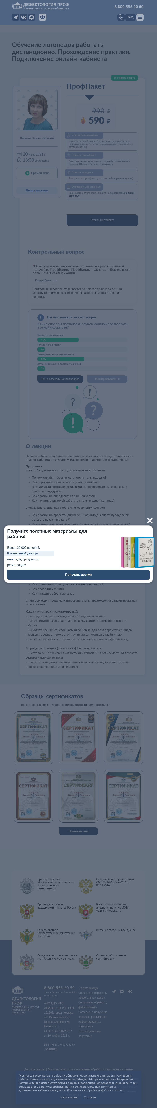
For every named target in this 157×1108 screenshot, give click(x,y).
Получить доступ (78, 574)
